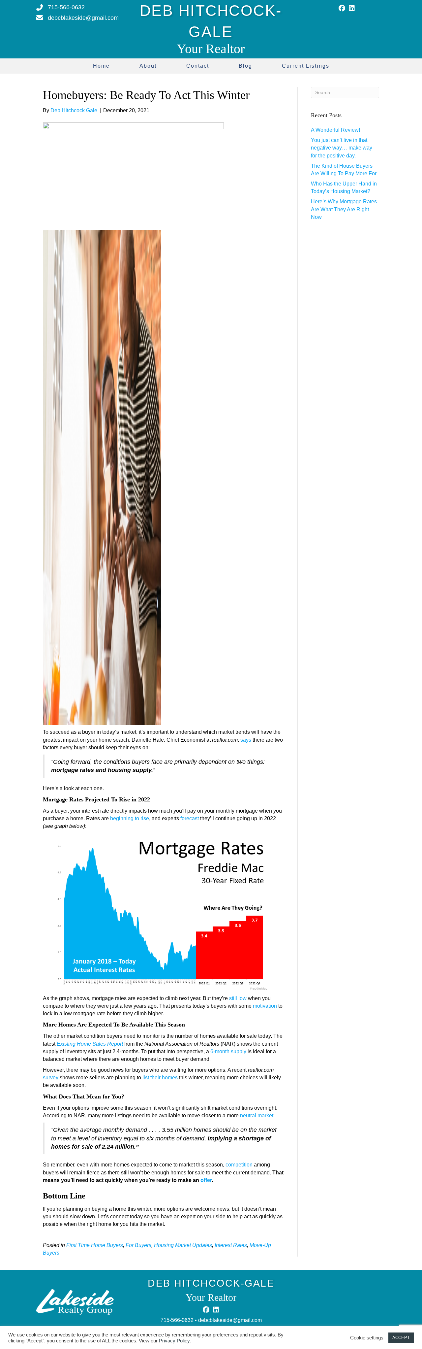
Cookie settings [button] (366, 1337)
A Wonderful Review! (335, 130)
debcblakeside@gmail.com (230, 1320)
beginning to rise (129, 818)
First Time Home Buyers (94, 1245)
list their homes (160, 1077)
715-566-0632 (177, 1320)
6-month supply (228, 1051)
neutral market (256, 1115)
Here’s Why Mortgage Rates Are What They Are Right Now (344, 209)
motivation (265, 1006)
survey (50, 1077)
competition (239, 1164)
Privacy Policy (174, 1340)
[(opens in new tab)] (75, 1301)
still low (238, 998)
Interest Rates (231, 1245)
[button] (342, 8)
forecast (189, 818)
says (245, 740)
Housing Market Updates (183, 1245)
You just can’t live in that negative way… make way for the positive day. (341, 147)
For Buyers (138, 1245)
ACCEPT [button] (401, 1337)
